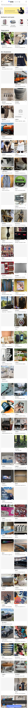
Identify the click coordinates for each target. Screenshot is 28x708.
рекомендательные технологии (10, 702)
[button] (12, 45)
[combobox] (14, 5)
